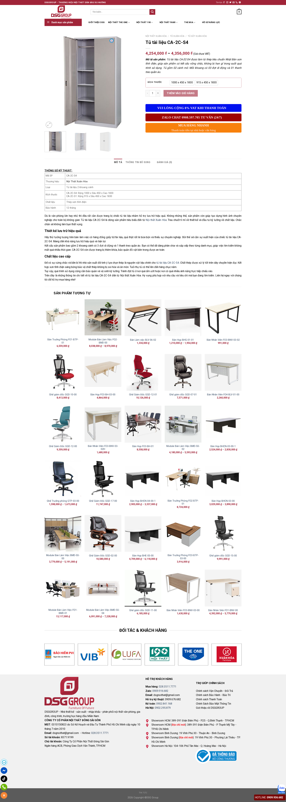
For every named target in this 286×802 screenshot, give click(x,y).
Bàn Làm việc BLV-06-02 (143, 340)
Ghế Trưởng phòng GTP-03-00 (63, 501)
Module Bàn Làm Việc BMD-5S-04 (103, 612)
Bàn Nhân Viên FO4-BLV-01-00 (223, 394)
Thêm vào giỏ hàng (180, 93)
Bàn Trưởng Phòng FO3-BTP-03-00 (183, 557)
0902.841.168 (164, 703)
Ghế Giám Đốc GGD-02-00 (103, 555)
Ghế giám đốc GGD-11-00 (143, 610)
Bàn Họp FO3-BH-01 (143, 446)
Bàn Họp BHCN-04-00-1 (143, 501)
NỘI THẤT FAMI (167, 22)
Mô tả (118, 162)
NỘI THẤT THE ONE (118, 22)
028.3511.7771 (100, 733)
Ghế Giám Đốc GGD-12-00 (63, 446)
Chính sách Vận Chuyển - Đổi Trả (214, 690)
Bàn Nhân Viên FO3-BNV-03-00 (183, 610)
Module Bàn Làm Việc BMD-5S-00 (63, 557)
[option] (182, 82)
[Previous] (51, 80)
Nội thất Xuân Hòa (156, 220)
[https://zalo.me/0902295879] (281, 788)
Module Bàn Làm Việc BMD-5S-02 (183, 448)
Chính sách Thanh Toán (209, 699)
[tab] (118, 162)
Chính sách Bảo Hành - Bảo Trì (213, 695)
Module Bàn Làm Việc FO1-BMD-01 (62, 612)
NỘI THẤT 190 (143, 22)
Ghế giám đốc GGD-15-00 (223, 555)
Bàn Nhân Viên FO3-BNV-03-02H (103, 448)
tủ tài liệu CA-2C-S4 (167, 262)
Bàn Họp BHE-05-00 (143, 555)
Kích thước (155, 82)
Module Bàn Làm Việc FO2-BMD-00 (103, 341)
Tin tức (219, 2)
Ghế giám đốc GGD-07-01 (183, 394)
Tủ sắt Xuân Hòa (197, 36)
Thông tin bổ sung (137, 162)
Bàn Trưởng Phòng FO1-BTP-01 (63, 341)
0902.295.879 (163, 707)
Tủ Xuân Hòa (177, 36)
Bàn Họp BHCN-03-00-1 (223, 446)
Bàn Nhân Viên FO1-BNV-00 (223, 610)
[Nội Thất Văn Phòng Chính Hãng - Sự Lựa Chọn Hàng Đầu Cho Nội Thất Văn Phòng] (65, 12)
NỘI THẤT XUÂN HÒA (156, 36)
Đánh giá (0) (164, 162)
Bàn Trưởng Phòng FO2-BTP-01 (183, 502)
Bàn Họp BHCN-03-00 (223, 501)
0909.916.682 (160, 690)
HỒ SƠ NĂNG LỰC (211, 22)
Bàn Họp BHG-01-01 (183, 340)
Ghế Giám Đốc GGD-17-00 (103, 501)
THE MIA (188, 22)
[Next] (134, 80)
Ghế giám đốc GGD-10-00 (63, 394)
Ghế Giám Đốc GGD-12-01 (143, 394)
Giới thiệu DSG (96, 22)
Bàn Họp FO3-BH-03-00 (103, 394)
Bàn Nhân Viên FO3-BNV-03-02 (223, 340)
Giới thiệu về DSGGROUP (210, 707)
